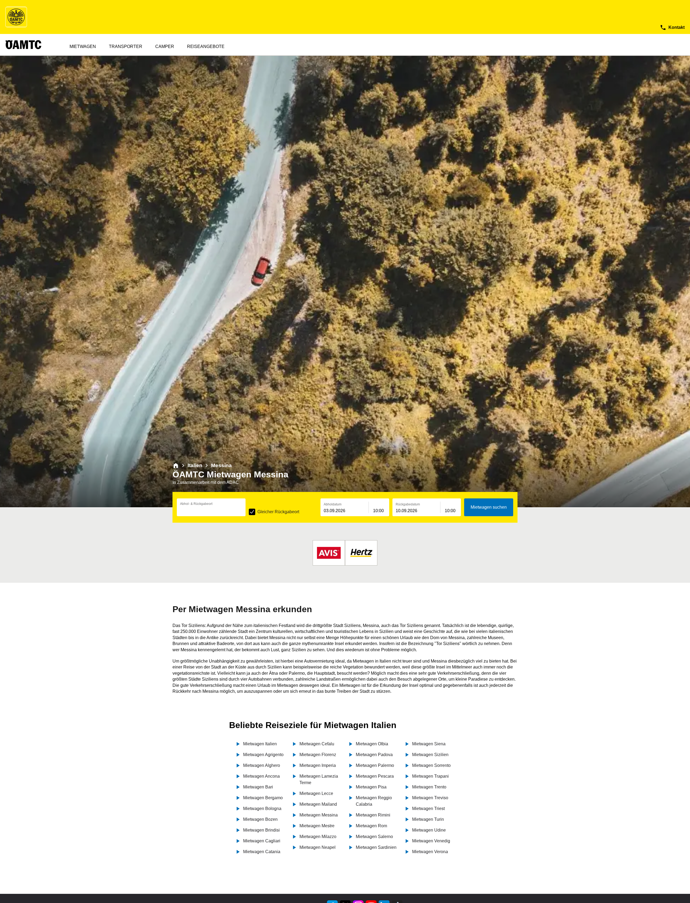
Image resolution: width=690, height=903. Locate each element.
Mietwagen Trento (429, 787)
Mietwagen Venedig (431, 841)
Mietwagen (83, 46)
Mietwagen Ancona (261, 776)
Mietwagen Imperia (317, 765)
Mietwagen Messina (318, 815)
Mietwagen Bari (258, 787)
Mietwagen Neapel (317, 847)
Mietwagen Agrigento (263, 754)
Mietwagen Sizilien (430, 754)
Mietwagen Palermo (375, 765)
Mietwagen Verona (430, 851)
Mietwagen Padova (374, 754)
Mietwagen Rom (371, 825)
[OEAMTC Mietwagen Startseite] (16, 17)
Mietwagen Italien (260, 744)
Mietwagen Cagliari (261, 841)
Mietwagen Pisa (371, 787)
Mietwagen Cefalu (316, 744)
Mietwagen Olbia (372, 744)
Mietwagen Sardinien (376, 847)
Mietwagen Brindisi (261, 830)
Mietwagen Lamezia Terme (318, 779)
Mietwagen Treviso (430, 797)
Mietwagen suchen (489, 507)
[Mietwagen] (175, 465)
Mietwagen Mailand (318, 804)
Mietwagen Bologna (262, 808)
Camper (164, 46)
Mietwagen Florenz (317, 754)
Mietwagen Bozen (260, 819)
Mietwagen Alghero (261, 765)
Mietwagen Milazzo (317, 836)
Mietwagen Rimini (373, 815)
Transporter (125, 46)
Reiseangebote (206, 46)
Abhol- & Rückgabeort (196, 504)
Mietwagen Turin (428, 819)
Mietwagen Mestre (316, 825)
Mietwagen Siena (429, 744)
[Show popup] (244, 510)
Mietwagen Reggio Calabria (374, 801)
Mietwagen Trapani (430, 776)
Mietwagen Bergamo (263, 797)
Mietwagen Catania (261, 851)
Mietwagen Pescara (375, 776)
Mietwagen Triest (428, 808)
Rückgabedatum (408, 504)
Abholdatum (332, 504)
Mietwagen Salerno (374, 836)
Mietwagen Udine (429, 830)
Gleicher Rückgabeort (278, 511)
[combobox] (211, 510)
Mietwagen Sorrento (431, 765)
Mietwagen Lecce (316, 793)
